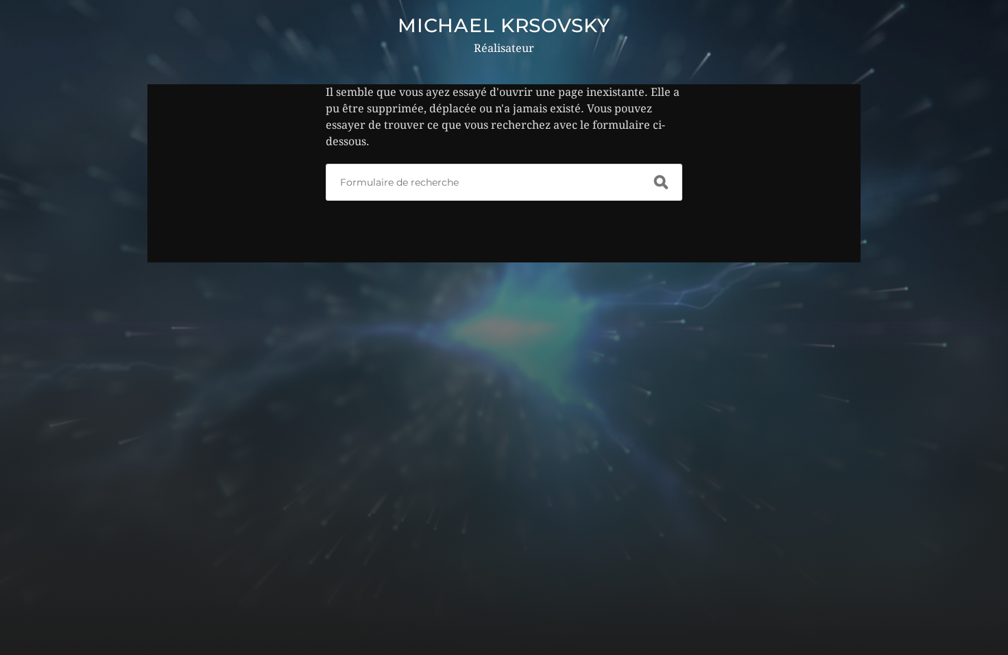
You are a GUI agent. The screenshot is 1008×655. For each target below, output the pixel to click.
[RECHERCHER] (661, 182)
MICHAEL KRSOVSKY (504, 25)
